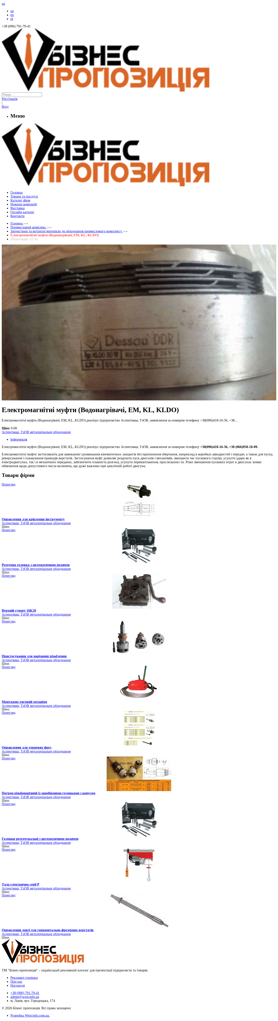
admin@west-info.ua (24, 997)
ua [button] (3, 3)
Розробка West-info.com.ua (29, 1015)
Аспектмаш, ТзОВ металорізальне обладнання (36, 432)
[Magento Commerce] (139, 184)
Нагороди (17, 985)
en (12, 15)
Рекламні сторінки (24, 977)
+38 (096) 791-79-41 (24, 993)
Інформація (18, 439)
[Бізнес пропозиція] (139, 90)
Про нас (16, 981)
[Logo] (56, 963)
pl (11, 19)
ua (12, 11)
